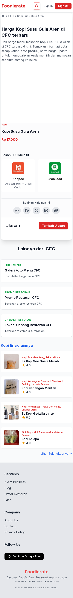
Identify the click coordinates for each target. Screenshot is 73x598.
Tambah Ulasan (53, 226)
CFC (4, 125)
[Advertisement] (36, 90)
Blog (7, 488)
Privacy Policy (14, 532)
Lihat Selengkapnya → (56, 453)
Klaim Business (15, 482)
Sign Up (63, 5)
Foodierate (13, 6)
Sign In (48, 5)
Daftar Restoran (15, 494)
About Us (11, 520)
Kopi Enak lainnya (17, 345)
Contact (10, 526)
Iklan (7, 500)
